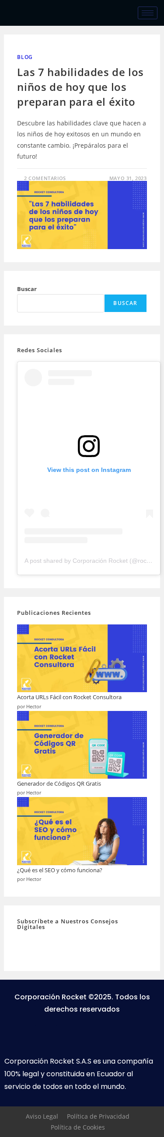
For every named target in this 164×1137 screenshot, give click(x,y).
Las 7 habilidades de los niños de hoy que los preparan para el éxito (80, 86)
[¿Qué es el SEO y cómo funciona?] (82, 831)
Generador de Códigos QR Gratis (59, 783)
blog (24, 57)
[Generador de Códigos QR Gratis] (82, 745)
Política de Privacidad (98, 1116)
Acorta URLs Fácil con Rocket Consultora (69, 697)
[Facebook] (46, 1036)
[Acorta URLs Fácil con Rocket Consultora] (82, 658)
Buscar (27, 289)
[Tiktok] (118, 1036)
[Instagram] (94, 1036)
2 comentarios (45, 178)
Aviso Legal (42, 1116)
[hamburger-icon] (147, 13)
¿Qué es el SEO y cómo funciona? (59, 870)
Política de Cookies (78, 1127)
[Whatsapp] (70, 1036)
